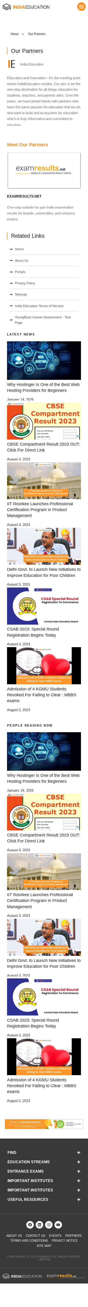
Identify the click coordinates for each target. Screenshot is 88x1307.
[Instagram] (49, 1225)
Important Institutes (30, 1181)
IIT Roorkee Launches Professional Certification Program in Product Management (40, 510)
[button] (81, 6)
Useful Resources (28, 1200)
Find (12, 1153)
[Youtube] (58, 1225)
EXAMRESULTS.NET (24, 196)
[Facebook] (30, 1225)
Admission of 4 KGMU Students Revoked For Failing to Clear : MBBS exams (41, 695)
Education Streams (29, 1162)
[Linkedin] (39, 1225)
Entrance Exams (26, 1171)
